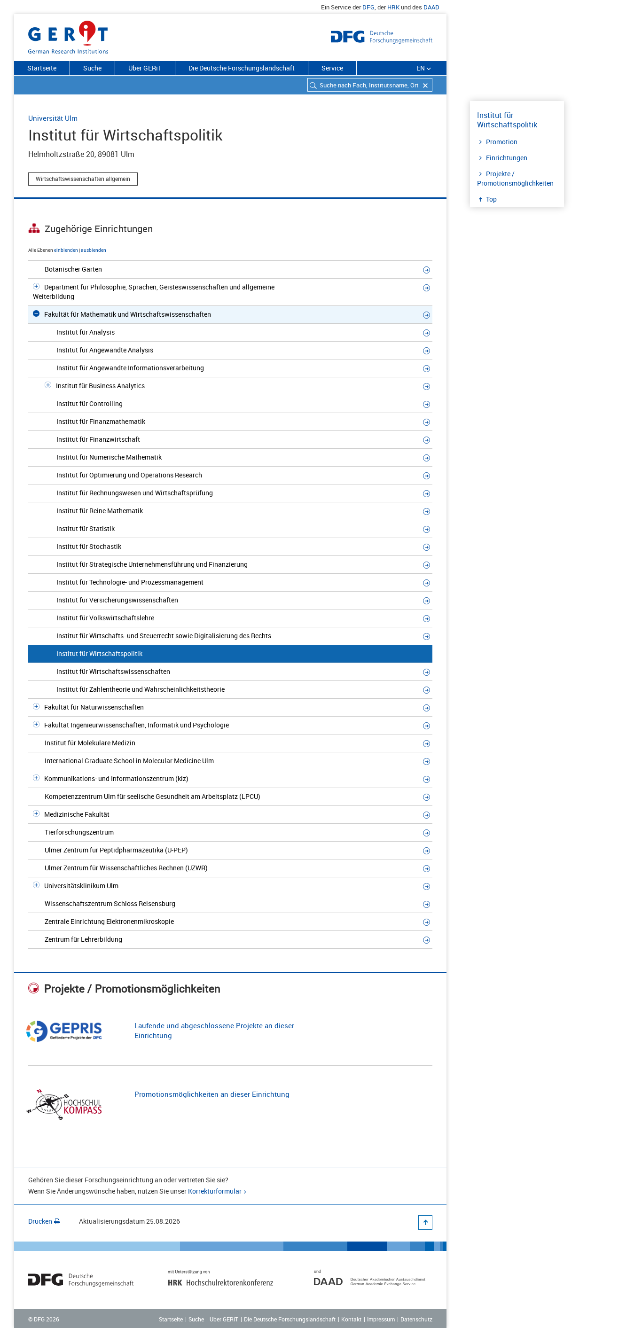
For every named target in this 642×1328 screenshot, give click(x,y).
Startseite (41, 67)
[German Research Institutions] (68, 35)
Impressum (381, 1319)
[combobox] (369, 85)
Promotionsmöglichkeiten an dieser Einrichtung (212, 1094)
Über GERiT (145, 67)
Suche (92, 67)
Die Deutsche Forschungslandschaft (241, 67)
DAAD (431, 7)
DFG (368, 7)
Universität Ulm (53, 118)
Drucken (40, 1221)
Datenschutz (416, 1319)
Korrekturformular (215, 1191)
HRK (393, 7)
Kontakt (351, 1319)
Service (332, 67)
